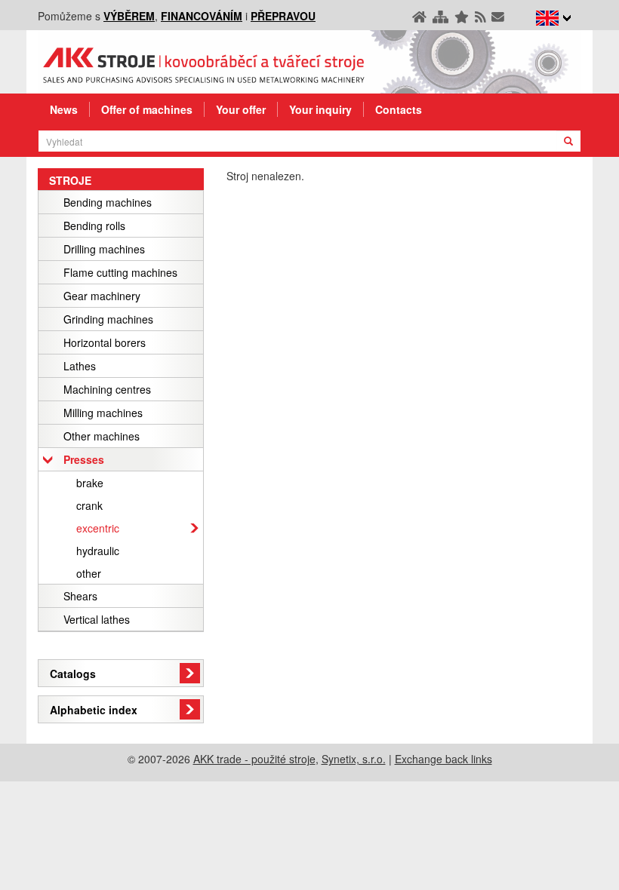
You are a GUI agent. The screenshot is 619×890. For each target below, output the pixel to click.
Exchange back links (443, 758)
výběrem (129, 15)
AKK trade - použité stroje (254, 758)
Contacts (398, 109)
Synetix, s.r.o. (354, 758)
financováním (201, 15)
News (64, 109)
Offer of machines (146, 109)
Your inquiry (320, 109)
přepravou (283, 15)
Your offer (241, 109)
